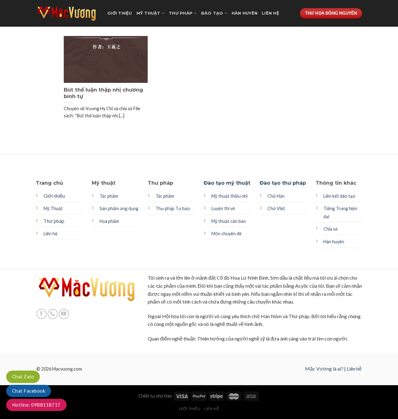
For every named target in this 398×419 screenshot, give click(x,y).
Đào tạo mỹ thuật (227, 183)
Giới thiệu (119, 13)
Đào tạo (212, 13)
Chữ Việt (276, 208)
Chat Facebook (28, 391)
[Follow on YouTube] (64, 314)
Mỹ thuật (148, 13)
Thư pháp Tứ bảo (172, 208)
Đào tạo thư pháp (283, 183)
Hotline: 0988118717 (36, 405)
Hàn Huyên (244, 13)
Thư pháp (180, 13)
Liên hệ (270, 13)
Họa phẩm (109, 221)
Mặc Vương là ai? (324, 369)
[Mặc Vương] (67, 13)
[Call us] (53, 314)
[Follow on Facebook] (41, 314)
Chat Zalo (23, 376)
